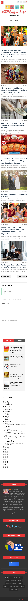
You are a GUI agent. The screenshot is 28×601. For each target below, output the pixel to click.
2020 (4, 453)
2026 (4, 401)
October (7, 408)
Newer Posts (6, 276)
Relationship (16, 586)
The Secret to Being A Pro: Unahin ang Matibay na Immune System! (13, 266)
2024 (4, 446)
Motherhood (13, 580)
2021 (4, 451)
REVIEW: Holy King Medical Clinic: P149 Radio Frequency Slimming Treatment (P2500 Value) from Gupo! (13, 385)
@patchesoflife (7, 291)
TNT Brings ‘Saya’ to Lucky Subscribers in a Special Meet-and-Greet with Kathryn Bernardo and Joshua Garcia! (14, 54)
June (6, 414)
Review (19, 580)
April (6, 418)
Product (5, 586)
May (6, 416)
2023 (4, 448)
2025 (4, 403)
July (6, 413)
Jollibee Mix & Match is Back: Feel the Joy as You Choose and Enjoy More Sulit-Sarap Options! (14, 161)
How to (22, 586)
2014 (4, 463)
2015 (4, 461)
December (7, 404)
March (6, 419)
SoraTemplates (9, 599)
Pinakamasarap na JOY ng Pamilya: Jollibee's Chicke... (13, 440)
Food (6, 577)
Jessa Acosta (14, 489)
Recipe (11, 589)
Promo (10, 577)
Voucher (14, 583)
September (7, 409)
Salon (16, 589)
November (7, 406)
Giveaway (20, 583)
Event (7, 580)
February (7, 421)
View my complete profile (9, 513)
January (7, 423)
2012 (4, 466)
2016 (4, 459)
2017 (4, 458)
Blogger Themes (24, 599)
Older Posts (21, 276)
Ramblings (8, 583)
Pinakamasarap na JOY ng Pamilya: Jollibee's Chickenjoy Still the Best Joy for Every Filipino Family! (12, 230)
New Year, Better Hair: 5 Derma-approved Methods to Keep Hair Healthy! (12, 125)
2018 (4, 456)
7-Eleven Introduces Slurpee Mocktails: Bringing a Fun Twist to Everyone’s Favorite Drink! (14, 90)
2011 (4, 468)
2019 (4, 454)
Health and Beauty (18, 577)
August (6, 411)
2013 (4, 464)
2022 (4, 449)
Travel (10, 586)
